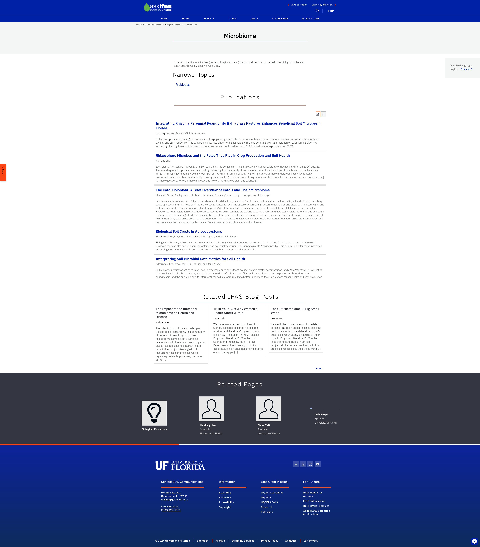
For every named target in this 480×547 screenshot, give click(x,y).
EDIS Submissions (314, 501)
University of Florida (322, 4)
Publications (311, 18)
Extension (267, 512)
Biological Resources (174, 24)
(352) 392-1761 (171, 510)
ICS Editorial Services (316, 506)
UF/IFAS (266, 497)
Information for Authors (312, 494)
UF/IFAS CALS (269, 502)
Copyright (225, 507)
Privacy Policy (269, 540)
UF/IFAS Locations (272, 492)
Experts (209, 18)
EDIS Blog (225, 492)
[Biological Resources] (154, 413)
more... (319, 368)
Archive (220, 540)
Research (266, 507)
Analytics (290, 540)
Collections (280, 18)
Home (164, 18)
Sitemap (202, 540)
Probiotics (182, 84)
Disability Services (243, 540)
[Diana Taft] (268, 408)
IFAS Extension (299, 4)
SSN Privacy (311, 540)
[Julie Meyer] (326, 408)
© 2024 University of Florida (172, 540)
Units (254, 18)
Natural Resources (153, 24)
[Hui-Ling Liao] (211, 408)
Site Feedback (169, 506)
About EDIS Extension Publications (316, 512)
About (186, 18)
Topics (232, 18)
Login (331, 10)
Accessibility (226, 502)
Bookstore (225, 497)
